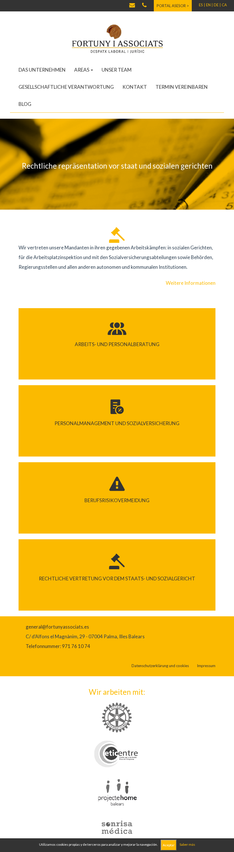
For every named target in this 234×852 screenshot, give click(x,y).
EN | (209, 5)
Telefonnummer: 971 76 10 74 (58, 646)
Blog (25, 104)
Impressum (206, 665)
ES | (202, 5)
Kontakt (134, 87)
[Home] (117, 38)
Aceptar (169, 845)
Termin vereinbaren (182, 87)
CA (224, 5)
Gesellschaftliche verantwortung (66, 87)
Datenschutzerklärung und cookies (160, 665)
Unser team (117, 70)
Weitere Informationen (190, 283)
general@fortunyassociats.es (57, 627)
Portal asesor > (173, 5)
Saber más (187, 844)
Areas (82, 70)
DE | (217, 5)
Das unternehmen (42, 70)
